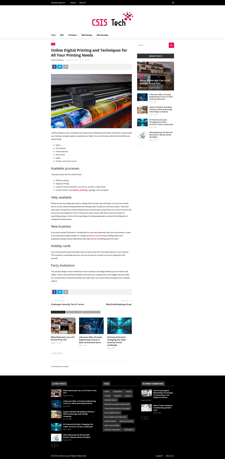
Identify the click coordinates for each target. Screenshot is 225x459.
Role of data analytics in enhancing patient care (163, 407)
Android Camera (110, 400)
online (107, 391)
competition (117, 391)
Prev (54, 353)
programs (117, 396)
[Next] (143, 145)
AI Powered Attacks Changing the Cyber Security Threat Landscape (116, 341)
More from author (74, 312)
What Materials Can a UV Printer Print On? (62, 338)
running (107, 396)
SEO (62, 35)
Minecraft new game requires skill (117, 404)
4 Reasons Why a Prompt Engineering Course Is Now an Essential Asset (90, 340)
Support (73, 3)
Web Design (86, 35)
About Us (82, 3)
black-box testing (126, 421)
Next (60, 353)
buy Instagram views (112, 413)
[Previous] (139, 145)
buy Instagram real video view (115, 417)
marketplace (128, 430)
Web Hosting (102, 35)
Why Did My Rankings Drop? (119, 304)
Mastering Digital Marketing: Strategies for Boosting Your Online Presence (163, 394)
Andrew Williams (57, 60)
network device (110, 421)
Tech (53, 35)
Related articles (58, 312)
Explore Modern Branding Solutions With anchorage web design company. (160, 109)
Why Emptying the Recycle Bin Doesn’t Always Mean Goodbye (161, 134)
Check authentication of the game (117, 408)
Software (72, 35)
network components (112, 430)
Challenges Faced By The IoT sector (67, 304)
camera (128, 391)
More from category (91, 312)
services (128, 396)
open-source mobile (112, 425)
